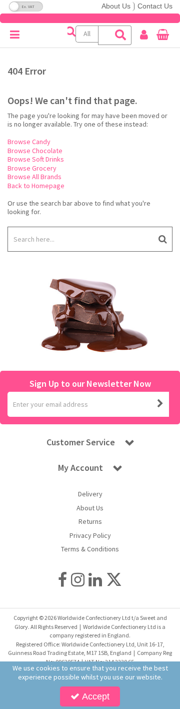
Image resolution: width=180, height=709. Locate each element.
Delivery (90, 494)
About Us (116, 6)
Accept (96, 696)
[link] (62, 579)
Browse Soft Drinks (36, 159)
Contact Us (155, 6)
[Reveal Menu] (15, 35)
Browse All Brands (35, 176)
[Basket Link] (163, 36)
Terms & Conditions (90, 549)
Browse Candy (29, 141)
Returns (90, 521)
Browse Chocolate (35, 150)
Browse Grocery (32, 168)
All (87, 33)
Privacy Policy (90, 535)
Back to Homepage (36, 185)
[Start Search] (162, 239)
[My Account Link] (143, 35)
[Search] (121, 35)
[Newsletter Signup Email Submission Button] (160, 404)
